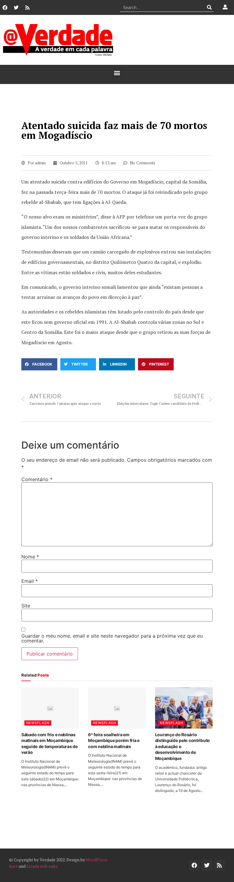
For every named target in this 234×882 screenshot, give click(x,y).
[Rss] (27, 7)
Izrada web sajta (42, 866)
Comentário (36, 479)
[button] (117, 73)
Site (25, 605)
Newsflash (37, 723)
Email (29, 581)
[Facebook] (5, 7)
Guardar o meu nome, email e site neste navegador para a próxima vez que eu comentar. (112, 638)
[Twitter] (16, 7)
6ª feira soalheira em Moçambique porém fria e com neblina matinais (114, 740)
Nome (30, 556)
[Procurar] (209, 7)
